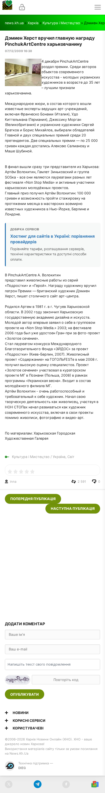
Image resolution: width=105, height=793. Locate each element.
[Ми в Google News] (95, 784)
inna (13, 481)
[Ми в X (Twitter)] (8, 784)
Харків (33, 23)
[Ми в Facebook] (66, 784)
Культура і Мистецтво (61, 23)
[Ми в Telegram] (37, 784)
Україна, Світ (63, 457)
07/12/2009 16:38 (18, 51)
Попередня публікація (33, 499)
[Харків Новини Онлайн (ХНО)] (7, 7)
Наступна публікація (73, 508)
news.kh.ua (14, 23)
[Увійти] (22, 7)
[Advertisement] (52, 566)
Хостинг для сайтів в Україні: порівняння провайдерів (52, 239)
